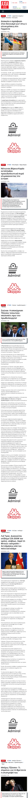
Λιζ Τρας (14, 530)
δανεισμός (14, 17)
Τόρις (2, 764)
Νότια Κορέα (15, 164)
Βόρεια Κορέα (23, 164)
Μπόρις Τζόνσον (16, 760)
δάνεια (3, 17)
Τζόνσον (3, 307)
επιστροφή (4, 762)
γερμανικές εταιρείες (17, 16)
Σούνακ (14, 305)
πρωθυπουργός (21, 305)
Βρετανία (10, 762)
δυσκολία (8, 17)
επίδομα (20, 530)
